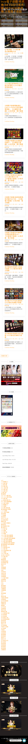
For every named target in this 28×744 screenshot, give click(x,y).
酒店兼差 (3, 585)
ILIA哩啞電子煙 (5, 547)
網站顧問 (3, 494)
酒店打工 (3, 637)
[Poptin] (24, 740)
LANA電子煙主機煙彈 (7, 536)
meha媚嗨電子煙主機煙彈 (8, 542)
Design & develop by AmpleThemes (14, 741)
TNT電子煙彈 (4, 578)
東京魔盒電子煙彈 (6, 509)
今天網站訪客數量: (6, 447)
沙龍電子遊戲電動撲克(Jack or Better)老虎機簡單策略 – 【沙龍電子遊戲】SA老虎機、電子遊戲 (14, 108)
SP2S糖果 (3, 552)
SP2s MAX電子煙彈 (6, 497)
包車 (2, 565)
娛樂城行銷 (4, 611)
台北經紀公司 (4, 640)
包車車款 (3, 571)
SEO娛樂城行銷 (5, 613)
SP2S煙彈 (3, 506)
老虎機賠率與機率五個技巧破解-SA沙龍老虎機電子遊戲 (13, 268)
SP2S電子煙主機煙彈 (6, 539)
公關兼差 (3, 588)
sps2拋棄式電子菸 (6, 500)
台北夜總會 (4, 614)
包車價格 (3, 568)
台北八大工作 (4, 518)
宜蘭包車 (3, 603)
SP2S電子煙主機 (5, 507)
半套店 (3, 629)
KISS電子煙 (4, 486)
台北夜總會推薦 (5, 619)
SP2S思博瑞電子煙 (6, 550)
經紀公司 (3, 564)
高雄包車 (3, 602)
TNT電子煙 (4, 529)
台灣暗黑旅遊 (4, 561)
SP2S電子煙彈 (5, 503)
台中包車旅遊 (4, 601)
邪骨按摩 (3, 620)
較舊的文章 (4, 355)
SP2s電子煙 (4, 498)
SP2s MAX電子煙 (6, 495)
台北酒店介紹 (4, 617)
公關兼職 (3, 590)
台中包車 (3, 607)
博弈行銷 (3, 610)
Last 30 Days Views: (7, 455)
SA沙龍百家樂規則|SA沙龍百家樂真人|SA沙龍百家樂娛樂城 (14, 85)
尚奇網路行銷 (4, 562)
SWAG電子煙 (4, 553)
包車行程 (3, 573)
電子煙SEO (4, 527)
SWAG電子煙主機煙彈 (7, 535)
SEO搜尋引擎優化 (6, 523)
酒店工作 (3, 623)
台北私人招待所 (5, 555)
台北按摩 (3, 628)
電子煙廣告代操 (5, 526)
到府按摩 (3, 645)
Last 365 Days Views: (7, 459)
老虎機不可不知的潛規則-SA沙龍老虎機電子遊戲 (14, 301)
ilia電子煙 (3, 492)
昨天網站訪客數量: (6, 451)
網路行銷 (3, 521)
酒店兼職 (3, 513)
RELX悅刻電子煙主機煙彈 (8, 538)
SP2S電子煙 (4, 489)
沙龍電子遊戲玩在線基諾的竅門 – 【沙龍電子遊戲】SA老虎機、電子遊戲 (14, 142)
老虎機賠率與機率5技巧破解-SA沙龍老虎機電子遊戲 (14, 335)
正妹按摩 (3, 631)
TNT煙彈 (3, 530)
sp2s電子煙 (4, 484)
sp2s (2, 480)
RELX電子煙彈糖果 (6, 501)
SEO (2, 582)
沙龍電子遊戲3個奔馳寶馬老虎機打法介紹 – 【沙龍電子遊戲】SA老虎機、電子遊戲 (14, 199)
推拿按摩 (3, 559)
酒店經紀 (3, 517)
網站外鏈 (3, 596)
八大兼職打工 (4, 481)
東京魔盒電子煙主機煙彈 (7, 544)
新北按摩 (3, 642)
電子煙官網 (4, 546)
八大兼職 (3, 515)
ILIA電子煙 (4, 483)
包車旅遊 (3, 575)
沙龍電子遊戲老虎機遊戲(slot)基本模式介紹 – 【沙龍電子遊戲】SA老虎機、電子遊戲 (14, 177)
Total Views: (5, 463)
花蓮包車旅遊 (4, 597)
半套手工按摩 (4, 626)
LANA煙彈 (4, 510)
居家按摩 (3, 643)
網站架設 (3, 524)
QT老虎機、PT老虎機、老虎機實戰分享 (13, 50)
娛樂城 (3, 605)
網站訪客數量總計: (6, 467)
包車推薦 (3, 567)
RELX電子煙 (4, 488)
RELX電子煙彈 (5, 512)
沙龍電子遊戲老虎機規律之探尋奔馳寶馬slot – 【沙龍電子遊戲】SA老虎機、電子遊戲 (14, 235)
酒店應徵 (3, 587)
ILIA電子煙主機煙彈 (6, 541)
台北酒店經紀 (4, 520)
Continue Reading (9, 61)
